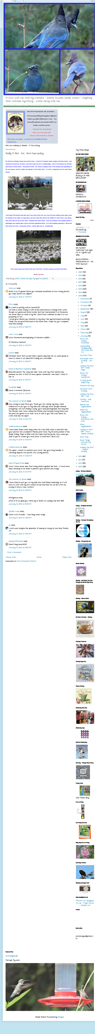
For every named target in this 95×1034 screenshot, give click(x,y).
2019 (80, 275)
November (85, 302)
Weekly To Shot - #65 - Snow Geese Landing (87, 432)
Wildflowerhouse (15, 426)
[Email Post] (52, 279)
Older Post (66, 557)
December (85, 299)
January (84, 336)
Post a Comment (14, 552)
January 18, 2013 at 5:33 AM (20, 547)
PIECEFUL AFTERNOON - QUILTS (19, 105)
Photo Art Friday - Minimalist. (84, 341)
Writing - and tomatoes (85, 400)
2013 (80, 296)
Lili (10, 525)
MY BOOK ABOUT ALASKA (53, 105)
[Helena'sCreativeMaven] (85, 738)
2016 (80, 285)
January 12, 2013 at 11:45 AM (20, 297)
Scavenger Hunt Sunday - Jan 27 (86, 360)
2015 (80, 289)
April (82, 326)
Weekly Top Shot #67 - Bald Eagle (86, 368)
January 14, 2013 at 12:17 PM (20, 472)
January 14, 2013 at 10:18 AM (20, 440)
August (83, 312)
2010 (80, 463)
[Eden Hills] (85, 795)
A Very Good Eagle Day (85, 381)
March (83, 329)
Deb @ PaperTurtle (16, 463)
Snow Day (84, 437)
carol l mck (13, 334)
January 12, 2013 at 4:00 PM (20, 345)
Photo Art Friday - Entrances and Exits (86, 418)
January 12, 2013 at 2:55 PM (20, 327)
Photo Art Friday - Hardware (85, 375)
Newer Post (11, 557)
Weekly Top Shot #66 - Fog (86, 395)
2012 (80, 456)
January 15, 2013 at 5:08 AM (20, 504)
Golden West (14, 511)
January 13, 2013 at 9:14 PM (20, 380)
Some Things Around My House (85, 442)
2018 (80, 279)
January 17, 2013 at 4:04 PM (20, 534)
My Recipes (66, 105)
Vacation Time (86, 355)
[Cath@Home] (85, 838)
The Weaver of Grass (18, 401)
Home (6, 105)
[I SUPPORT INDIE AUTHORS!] (85, 213)
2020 (80, 272)
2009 (80, 466)
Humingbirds (12, 956)
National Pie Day (87, 385)
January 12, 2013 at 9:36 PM (20, 361)
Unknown (12, 288)
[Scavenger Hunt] (84, 893)
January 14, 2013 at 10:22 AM (20, 456)
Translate (82, 232)
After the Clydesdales (85, 411)
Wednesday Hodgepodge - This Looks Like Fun (86, 349)
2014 (80, 292)
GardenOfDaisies (16, 541)
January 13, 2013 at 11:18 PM (20, 393)
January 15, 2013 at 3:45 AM (20, 490)
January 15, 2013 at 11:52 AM (20, 518)
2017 (80, 282)
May (82, 322)
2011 (80, 460)
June (82, 319)
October (84, 305)
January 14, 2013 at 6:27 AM (20, 419)
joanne (11, 353)
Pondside (12, 387)
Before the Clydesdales (85, 406)
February (84, 332)
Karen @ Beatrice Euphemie (20, 369)
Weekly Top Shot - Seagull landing (86, 449)
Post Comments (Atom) (26, 561)
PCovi (11, 304)
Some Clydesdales (85, 425)
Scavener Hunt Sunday (86, 390)
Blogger (61, 1017)
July (82, 316)
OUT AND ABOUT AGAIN (37, 105)
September (85, 309)
